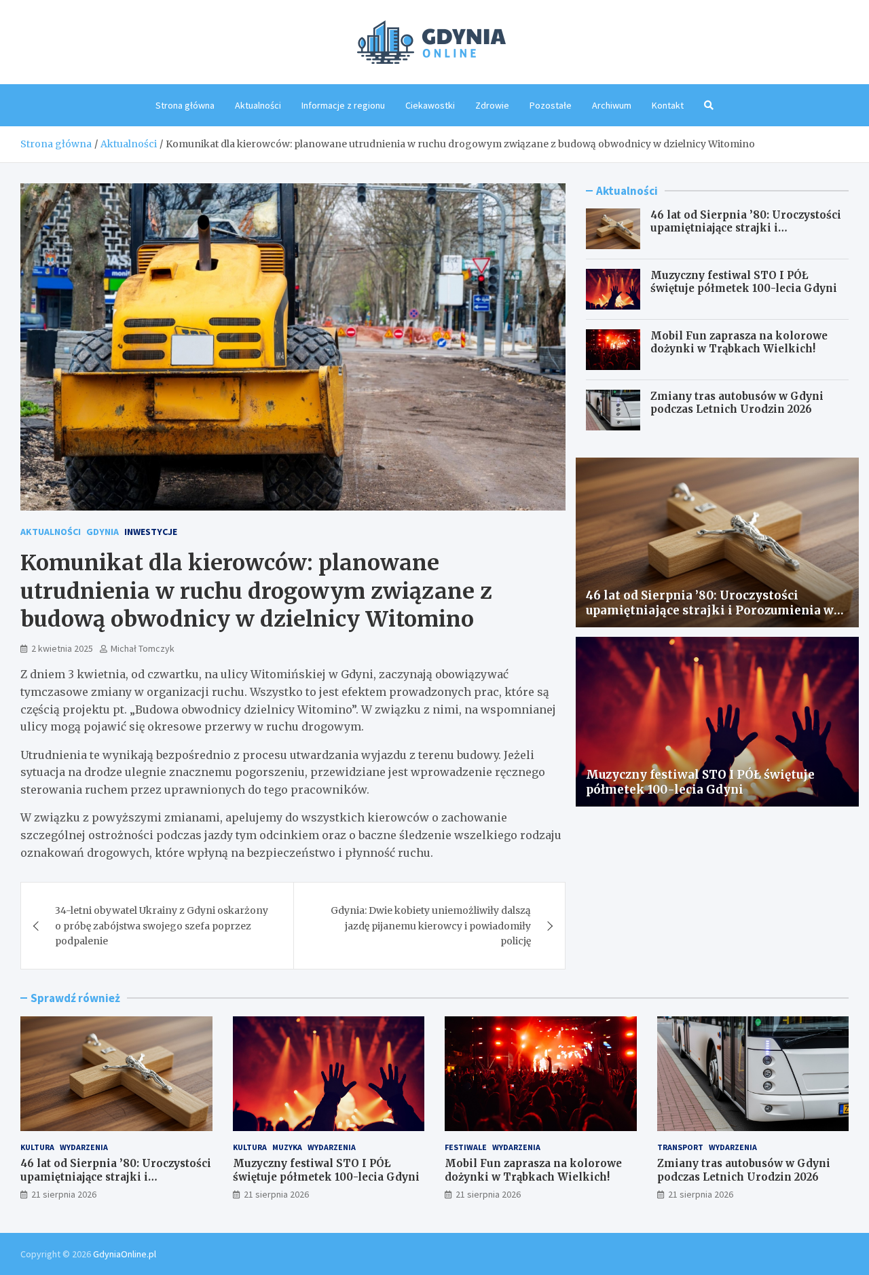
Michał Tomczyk (142, 648)
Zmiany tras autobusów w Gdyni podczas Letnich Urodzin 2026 (737, 403)
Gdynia (102, 531)
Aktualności (258, 105)
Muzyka (287, 1147)
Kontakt (668, 105)
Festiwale (466, 1147)
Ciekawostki (430, 105)
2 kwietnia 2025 (62, 648)
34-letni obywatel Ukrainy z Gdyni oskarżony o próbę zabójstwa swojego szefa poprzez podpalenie (161, 925)
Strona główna (185, 105)
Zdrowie (492, 105)
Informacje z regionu (343, 105)
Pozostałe (551, 105)
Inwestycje (150, 531)
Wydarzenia (84, 1147)
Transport (680, 1147)
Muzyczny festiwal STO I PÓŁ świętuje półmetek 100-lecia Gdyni (743, 282)
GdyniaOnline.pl (124, 1254)
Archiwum (611, 105)
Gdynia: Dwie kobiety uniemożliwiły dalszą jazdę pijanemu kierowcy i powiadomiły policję (431, 925)
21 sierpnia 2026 (63, 1194)
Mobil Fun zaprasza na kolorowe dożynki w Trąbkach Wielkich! (739, 342)
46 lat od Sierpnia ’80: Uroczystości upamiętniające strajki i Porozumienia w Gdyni (745, 228)
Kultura (37, 1147)
